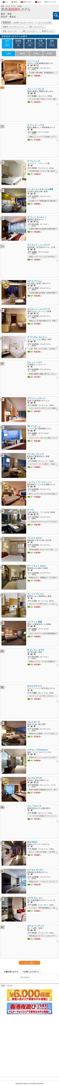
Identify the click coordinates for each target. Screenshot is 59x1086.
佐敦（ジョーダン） (30, 31)
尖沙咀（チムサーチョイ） (24, 22)
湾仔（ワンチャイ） (36, 27)
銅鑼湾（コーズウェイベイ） (14, 27)
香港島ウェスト (48, 31)
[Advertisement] (29, 1045)
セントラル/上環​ (44, 22)
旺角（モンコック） (10, 31)
